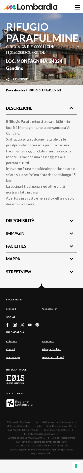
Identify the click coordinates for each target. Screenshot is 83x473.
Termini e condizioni (53, 357)
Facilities (16, 246)
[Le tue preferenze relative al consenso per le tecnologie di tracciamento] (76, 466)
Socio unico (48, 341)
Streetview (18, 271)
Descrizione (19, 108)
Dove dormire (15, 90)
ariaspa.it (11, 308)
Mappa (13, 258)
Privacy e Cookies (51, 349)
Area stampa (13, 357)
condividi (21, 79)
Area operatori (49, 308)
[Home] (30, 6)
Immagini (16, 233)
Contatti (10, 349)
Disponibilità (20, 220)
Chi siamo (11, 341)
